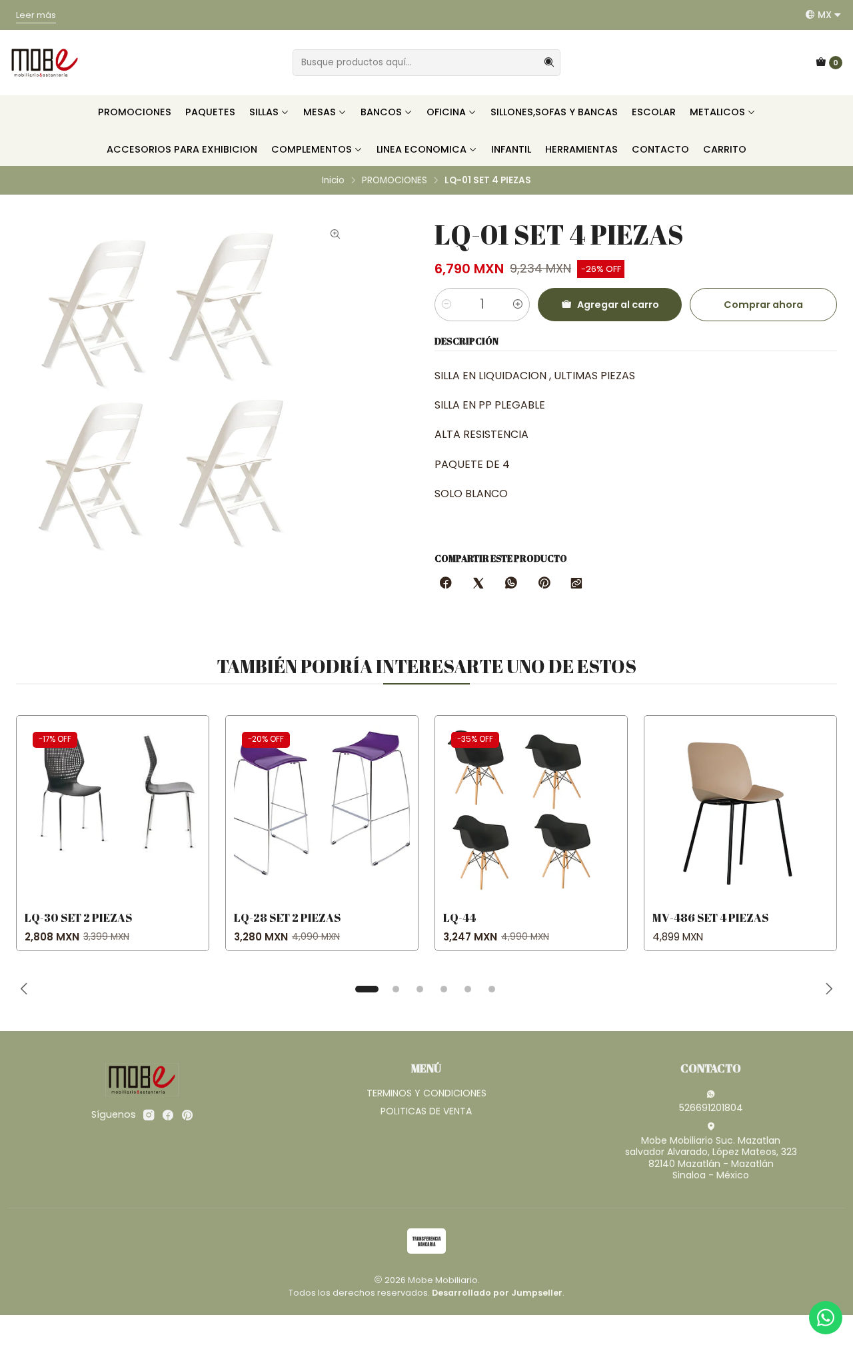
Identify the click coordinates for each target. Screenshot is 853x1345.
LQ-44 (459, 917)
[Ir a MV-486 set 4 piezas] (740, 812)
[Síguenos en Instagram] (148, 1115)
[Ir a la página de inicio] (44, 62)
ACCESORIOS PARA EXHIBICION (182, 149)
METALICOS (717, 112)
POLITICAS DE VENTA (426, 1111)
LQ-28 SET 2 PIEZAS (287, 917)
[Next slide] (827, 989)
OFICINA (446, 112)
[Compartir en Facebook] (445, 584)
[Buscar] (549, 62)
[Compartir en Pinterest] (543, 584)
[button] (366, 989)
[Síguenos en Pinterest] (187, 1115)
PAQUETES (210, 112)
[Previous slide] (26, 989)
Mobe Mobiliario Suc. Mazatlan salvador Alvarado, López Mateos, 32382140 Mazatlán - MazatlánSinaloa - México (711, 1158)
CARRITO (724, 149)
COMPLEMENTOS (311, 149)
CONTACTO (660, 149)
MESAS (319, 112)
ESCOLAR (654, 112)
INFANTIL (511, 149)
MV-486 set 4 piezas (710, 917)
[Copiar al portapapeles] (576, 584)
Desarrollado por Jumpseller (497, 1292)
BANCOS (381, 112)
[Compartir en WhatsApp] (511, 584)
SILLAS (264, 112)
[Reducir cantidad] (446, 305)
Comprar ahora (763, 304)
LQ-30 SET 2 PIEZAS (79, 917)
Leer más (59, 26)
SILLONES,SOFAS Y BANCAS (554, 112)
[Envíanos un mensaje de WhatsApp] (825, 1317)
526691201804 (711, 1107)
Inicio (333, 180)
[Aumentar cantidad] (517, 305)
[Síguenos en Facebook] (168, 1115)
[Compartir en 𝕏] (478, 584)
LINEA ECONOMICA (421, 149)
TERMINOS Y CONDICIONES (426, 1093)
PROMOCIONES (134, 112)
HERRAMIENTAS (581, 149)
